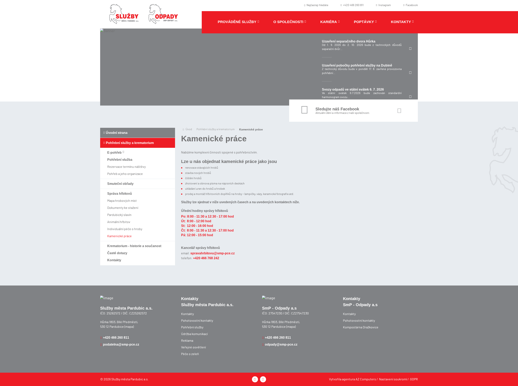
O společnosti (288, 22)
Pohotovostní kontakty (197, 320)
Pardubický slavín (119, 215)
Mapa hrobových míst (122, 200)
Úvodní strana (116, 132)
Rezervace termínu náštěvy (126, 166)
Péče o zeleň (190, 354)
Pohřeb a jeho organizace (125, 174)
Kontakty (401, 22)
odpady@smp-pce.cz (281, 344)
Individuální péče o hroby (124, 229)
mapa (129, 326)
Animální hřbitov (118, 222)
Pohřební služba (119, 159)
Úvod (189, 129)
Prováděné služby (237, 22)
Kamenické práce (119, 236)
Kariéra (328, 22)
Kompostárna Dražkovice (360, 327)
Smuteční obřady (120, 183)
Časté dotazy (117, 253)
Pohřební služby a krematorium (130, 143)
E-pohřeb (114, 152)
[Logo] (124, 16)
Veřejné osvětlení (193, 347)
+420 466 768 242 (206, 258)
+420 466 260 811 (116, 337)
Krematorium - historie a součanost (134, 246)
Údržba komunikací (194, 334)
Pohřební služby (192, 327)
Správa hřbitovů (119, 193)
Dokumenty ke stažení (122, 207)
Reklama (187, 340)
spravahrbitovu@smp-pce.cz (212, 253)
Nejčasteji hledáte (317, 5)
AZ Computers (366, 379)
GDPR (414, 379)
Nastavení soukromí (393, 379)
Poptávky (364, 22)
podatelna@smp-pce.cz (121, 344)
